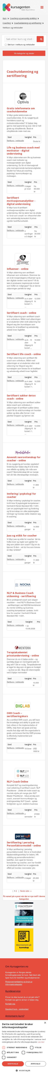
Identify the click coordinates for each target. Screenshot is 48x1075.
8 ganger (28, 528)
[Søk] (40, 39)
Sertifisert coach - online (21, 312)
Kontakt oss (10, 1003)
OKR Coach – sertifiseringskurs (17, 714)
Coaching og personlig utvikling (23, 18)
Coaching (7, 23)
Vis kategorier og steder (24, 53)
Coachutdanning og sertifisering (27, 23)
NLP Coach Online (17, 781)
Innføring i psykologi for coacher (21, 495)
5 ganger (28, 561)
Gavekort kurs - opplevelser (17, 1009)
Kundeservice (13, 991)
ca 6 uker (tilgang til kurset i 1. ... (29, 429)
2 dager (28, 878)
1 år (27, 625)
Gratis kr (36, 141)
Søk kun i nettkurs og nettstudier (21, 44)
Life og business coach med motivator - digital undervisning (23, 150)
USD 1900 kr (36, 749)
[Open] (42, 7)
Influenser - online (17, 268)
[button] (24, 1070)
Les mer (41, 1042)
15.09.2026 (30, 628)
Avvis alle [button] (35, 1064)
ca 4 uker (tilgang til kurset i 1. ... (29, 302)
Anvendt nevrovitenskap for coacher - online (24, 459)
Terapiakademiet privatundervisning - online (23, 654)
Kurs (5, 18)
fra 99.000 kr (37, 189)
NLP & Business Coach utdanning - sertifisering (21, 594)
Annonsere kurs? (14, 1015)
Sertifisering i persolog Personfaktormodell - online (24, 844)
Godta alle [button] (13, 1064)
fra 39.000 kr (37, 234)
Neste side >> (26, 891)
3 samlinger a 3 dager (29, 234)
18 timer (28, 748)
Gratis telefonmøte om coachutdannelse (21, 110)
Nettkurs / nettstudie (15, 140)
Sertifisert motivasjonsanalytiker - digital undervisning (21, 201)
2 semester (28, 815)
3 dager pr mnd (28, 187)
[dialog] (24, 1047)
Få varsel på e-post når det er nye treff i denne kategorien (24, 897)
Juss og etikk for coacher (22, 535)
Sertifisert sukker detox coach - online (21, 397)
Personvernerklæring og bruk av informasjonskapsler (18, 983)
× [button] (45, 1023)
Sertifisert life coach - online (24, 354)
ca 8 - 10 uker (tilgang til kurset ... (29, 343)
